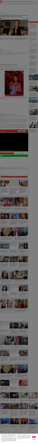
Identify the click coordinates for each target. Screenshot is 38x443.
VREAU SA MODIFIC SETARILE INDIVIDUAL (34, 439)
